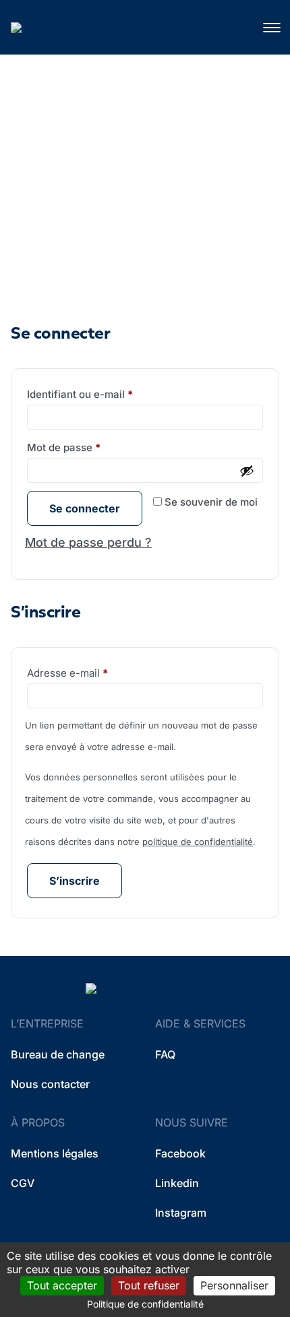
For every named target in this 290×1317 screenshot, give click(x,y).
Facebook (180, 1153)
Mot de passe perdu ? (88, 542)
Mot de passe (90, 447)
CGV (22, 1183)
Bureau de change (58, 1054)
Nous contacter (50, 1084)
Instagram (180, 1212)
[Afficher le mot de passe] (246, 470)
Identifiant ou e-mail (106, 394)
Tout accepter (62, 1285)
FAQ (165, 1054)
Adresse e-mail (93, 672)
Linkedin (177, 1183)
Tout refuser (148, 1285)
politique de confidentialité (197, 841)
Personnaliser (234, 1285)
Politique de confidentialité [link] (145, 1304)
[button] (271, 28)
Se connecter (84, 508)
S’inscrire (74, 880)
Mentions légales (54, 1153)
